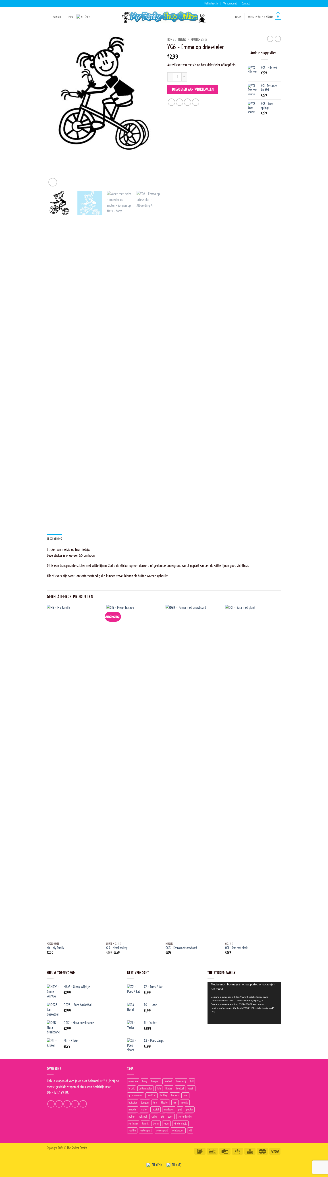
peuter (189, 1109)
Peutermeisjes (199, 40)
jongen (145, 1102)
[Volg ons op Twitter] (266, 3)
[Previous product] (278, 39)
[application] (244, 1003)
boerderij (181, 1081)
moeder (133, 1109)
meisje (184, 1102)
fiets (159, 1088)
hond (185, 1095)
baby (144, 1081)
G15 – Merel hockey (116, 948)
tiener (156, 1123)
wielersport (162, 1130)
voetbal (132, 1130)
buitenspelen (145, 1088)
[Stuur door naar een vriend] (187, 102)
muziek (155, 1109)
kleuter (164, 1102)
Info (70, 17)
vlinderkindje (180, 1123)
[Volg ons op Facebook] (257, 3)
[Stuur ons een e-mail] (270, 3)
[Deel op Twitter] (179, 102)
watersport (146, 1130)
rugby (154, 1116)
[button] (238, 16)
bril (191, 1081)
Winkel (57, 17)
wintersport (178, 1130)
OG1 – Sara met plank (236, 948)
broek (132, 1088)
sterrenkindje (185, 1116)
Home (170, 40)
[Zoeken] (48, 17)
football (180, 1088)
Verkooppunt (230, 3)
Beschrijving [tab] (54, 538)
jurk (155, 1102)
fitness (168, 1088)
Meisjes (182, 40)
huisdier (133, 1102)
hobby (163, 1095)
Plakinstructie (211, 3)
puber (132, 1116)
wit (190, 1130)
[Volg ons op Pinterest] (279, 3)
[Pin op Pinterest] (195, 102)
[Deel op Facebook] (171, 102)
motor (144, 1109)
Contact (246, 3)
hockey (175, 1095)
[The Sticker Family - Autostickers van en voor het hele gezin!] (164, 17)
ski (162, 1116)
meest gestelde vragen (61, 1087)
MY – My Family (55, 948)
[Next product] (270, 39)
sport (170, 1116)
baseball (168, 1081)
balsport (155, 1081)
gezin (191, 1088)
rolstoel (143, 1116)
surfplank (133, 1123)
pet (180, 1109)
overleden (169, 1109)
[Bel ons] (274, 3)
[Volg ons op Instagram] (262, 3)
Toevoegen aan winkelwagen (193, 89)
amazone (133, 1081)
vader (166, 1123)
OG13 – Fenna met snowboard (181, 948)
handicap (151, 1095)
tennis (145, 1123)
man (175, 1102)
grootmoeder (136, 1095)
